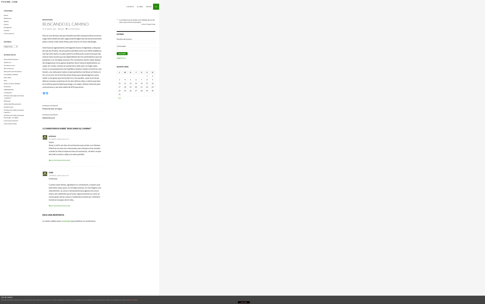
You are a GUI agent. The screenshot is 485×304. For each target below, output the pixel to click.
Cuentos (6, 30)
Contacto (130, 6)
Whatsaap (7, 101)
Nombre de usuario (124, 39)
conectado (66, 221)
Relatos (6, 21)
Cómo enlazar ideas (10, 124)
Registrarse (121, 58)
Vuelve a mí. (7, 62)
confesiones (8, 93)
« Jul (119, 98)
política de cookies (131, 300)
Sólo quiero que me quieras (13, 71)
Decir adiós (7, 77)
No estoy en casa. (9, 65)
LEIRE (62, 29)
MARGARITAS (8, 90)
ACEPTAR (244, 302)
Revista (148, 6)
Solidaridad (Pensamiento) (12, 104)
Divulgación (8, 27)
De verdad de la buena (11, 59)
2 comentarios (74, 29)
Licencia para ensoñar (11, 121)
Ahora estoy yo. (9, 68)
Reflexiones (47, 20)
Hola (5, 80)
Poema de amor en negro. (52, 107)
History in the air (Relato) (12, 84)
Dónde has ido (8, 107)
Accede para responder (60, 160)
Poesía (6, 15)
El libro (140, 6)
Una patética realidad (11, 74)
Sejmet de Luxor (50, 116)
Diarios (6, 24)
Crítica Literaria (9, 33)
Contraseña (121, 46)
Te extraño (7, 87)
